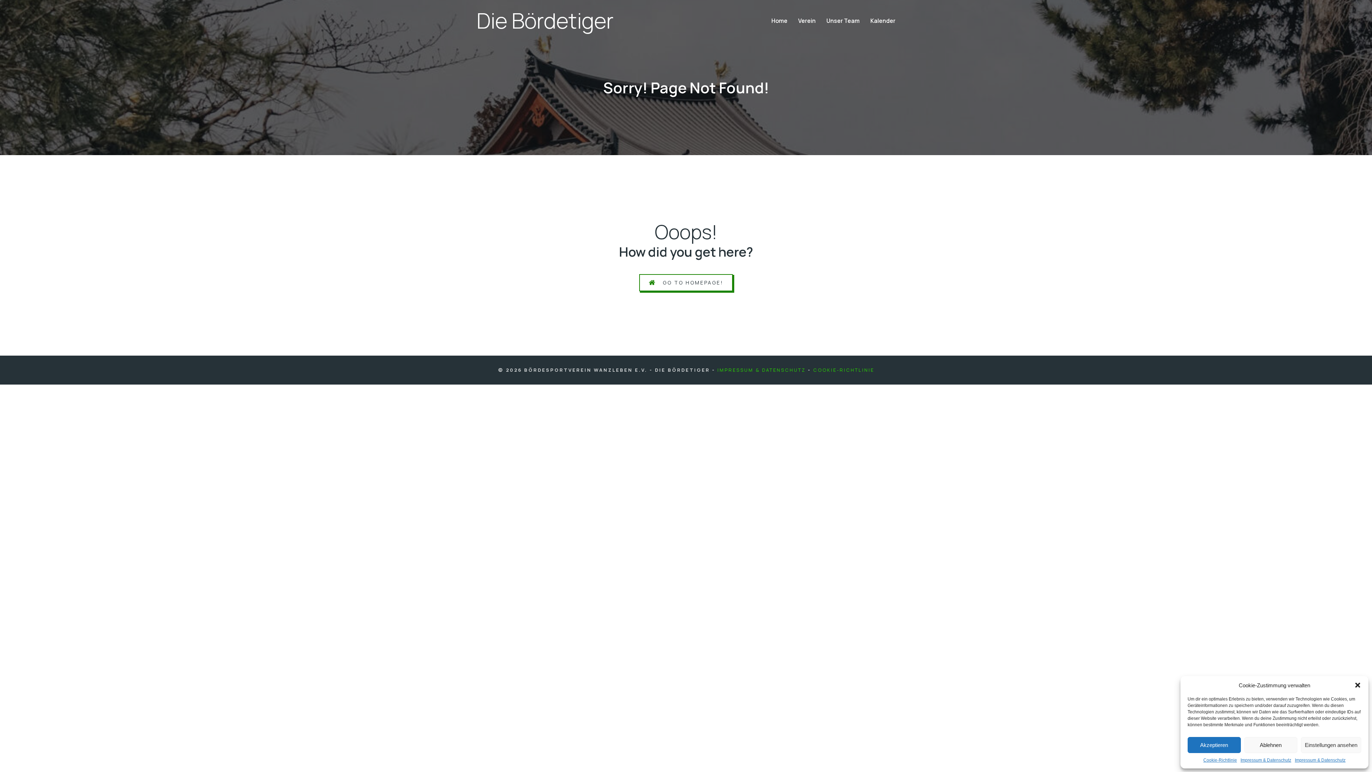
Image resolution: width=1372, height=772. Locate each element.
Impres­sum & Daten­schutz (1266, 760)
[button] (1357, 685)
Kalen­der (882, 21)
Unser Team (843, 21)
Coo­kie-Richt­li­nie (1220, 760)
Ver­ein (807, 21)
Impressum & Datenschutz (761, 370)
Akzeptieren (1214, 745)
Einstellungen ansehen (1331, 745)
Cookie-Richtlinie (843, 370)
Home (779, 21)
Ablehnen (1271, 745)
